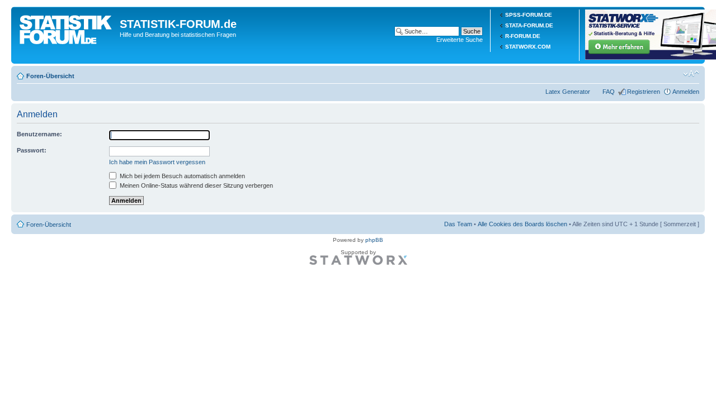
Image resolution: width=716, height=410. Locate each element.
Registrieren (643, 91)
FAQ (608, 91)
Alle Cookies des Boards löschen (522, 224)
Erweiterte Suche (459, 39)
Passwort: (31, 150)
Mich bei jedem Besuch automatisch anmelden (181, 176)
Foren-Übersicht (50, 76)
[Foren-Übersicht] (67, 27)
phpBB (374, 240)
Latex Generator (567, 91)
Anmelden (685, 91)
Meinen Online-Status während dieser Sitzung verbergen (195, 185)
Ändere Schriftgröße (691, 74)
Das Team (458, 224)
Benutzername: (39, 134)
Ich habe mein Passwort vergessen (157, 162)
